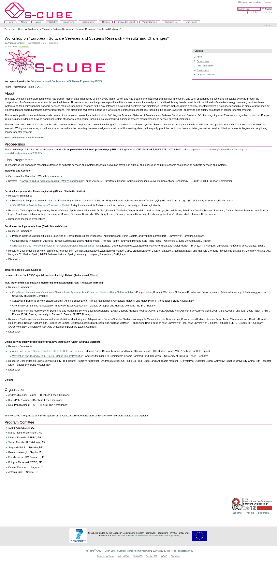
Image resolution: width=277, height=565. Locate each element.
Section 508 (151, 556)
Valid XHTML (124, 556)
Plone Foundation (179, 551)
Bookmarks (263, 513)
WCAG (164, 556)
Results (106, 22)
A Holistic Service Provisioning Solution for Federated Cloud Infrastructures (53, 245)
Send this (237, 513)
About (52, 22)
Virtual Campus (149, 22)
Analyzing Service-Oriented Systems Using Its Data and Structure (48, 351)
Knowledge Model (126, 22)
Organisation (203, 70)
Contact (268, 2)
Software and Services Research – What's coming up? (52, 181)
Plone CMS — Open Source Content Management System (118, 551)
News (24, 22)
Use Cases (191, 22)
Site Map (242, 2)
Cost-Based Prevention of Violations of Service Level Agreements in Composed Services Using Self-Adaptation (73, 292)
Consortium (68, 22)
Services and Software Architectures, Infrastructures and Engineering (146, 535)
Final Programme (205, 65)
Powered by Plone (105, 556)
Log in (267, 25)
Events (37, 22)
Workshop (24, 46)
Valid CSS (138, 556)
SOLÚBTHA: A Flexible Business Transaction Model (40, 205)
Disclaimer (175, 556)
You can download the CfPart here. (24, 137)
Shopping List (171, 22)
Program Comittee (206, 74)
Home (10, 22)
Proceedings (203, 61)
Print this (250, 513)
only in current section (261, 12)
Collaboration (88, 22)
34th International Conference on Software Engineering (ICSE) (66, 81)
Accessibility (255, 2)
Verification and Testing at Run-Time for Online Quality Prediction (47, 356)
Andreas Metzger (16, 43)
